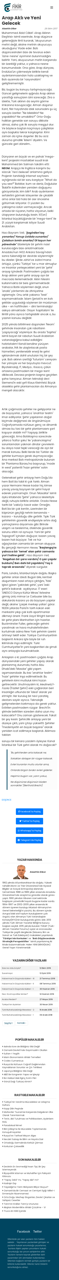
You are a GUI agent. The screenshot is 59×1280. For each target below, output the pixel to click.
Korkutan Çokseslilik (14, 1146)
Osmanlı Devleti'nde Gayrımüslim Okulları (25, 1050)
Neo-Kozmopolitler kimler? (15, 994)
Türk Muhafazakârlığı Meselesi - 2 (18, 1009)
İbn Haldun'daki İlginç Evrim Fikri (20, 1078)
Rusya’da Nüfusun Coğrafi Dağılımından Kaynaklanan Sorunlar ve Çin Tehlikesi (23, 1066)
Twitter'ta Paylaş (30, 821)
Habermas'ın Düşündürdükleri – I (18, 989)
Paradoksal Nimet (13, 1125)
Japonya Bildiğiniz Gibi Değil (18, 1071)
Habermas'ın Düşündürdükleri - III (18, 978)
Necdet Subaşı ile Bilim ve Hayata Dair (23, 1139)
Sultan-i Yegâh (12, 1053)
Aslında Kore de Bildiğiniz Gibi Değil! (22, 1046)
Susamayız (7, 973)
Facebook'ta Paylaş (30, 811)
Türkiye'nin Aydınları (11, 1004)
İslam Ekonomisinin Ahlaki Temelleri (22, 1057)
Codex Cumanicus (13, 1060)
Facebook (23, 1231)
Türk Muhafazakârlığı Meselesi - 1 (18, 1015)
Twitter (37, 1231)
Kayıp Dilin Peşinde (13, 1108)
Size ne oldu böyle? (11, 968)
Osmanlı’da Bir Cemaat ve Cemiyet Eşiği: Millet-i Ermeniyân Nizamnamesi (28, 1192)
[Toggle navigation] (52, 7)
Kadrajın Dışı (10, 1183)
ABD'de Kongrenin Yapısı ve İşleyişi (21, 1074)
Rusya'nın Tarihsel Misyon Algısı (20, 1135)
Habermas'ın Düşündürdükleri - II (18, 983)
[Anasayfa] (13, 7)
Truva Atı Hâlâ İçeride (15, 1210)
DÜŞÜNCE (6, 799)
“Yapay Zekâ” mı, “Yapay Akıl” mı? (21, 1179)
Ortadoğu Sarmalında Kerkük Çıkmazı (23, 1142)
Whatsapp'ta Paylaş (30, 830)
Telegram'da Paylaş (30, 840)
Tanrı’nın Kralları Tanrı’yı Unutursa (21, 1203)
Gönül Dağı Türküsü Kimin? (18, 1081)
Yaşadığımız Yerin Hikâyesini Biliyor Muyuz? (26, 1186)
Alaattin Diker (9, 28)
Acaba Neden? (9, 999)
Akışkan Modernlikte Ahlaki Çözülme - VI (25, 1207)
